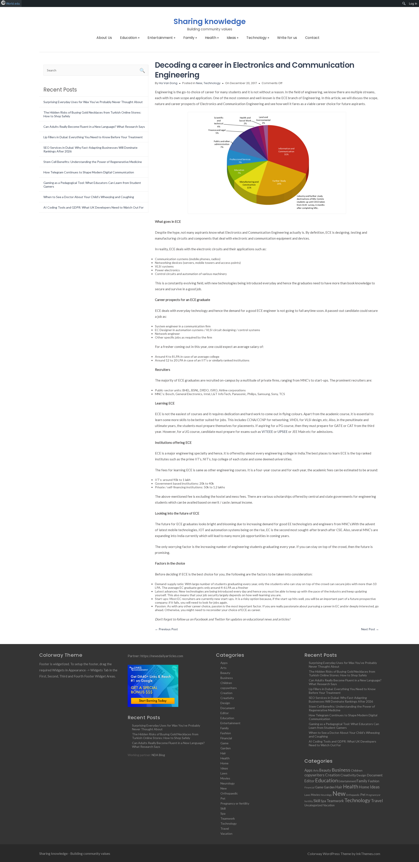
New (199, 83)
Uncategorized (313, 805)
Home (224, 763)
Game (224, 743)
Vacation (226, 833)
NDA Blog (158, 755)
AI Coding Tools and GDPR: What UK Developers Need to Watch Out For (93, 207)
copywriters (228, 688)
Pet (222, 798)
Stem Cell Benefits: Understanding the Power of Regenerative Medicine (92, 162)
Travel (224, 828)
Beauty (225, 673)
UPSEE (283, 432)
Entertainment (161, 37)
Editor (224, 713)
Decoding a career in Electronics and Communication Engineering (254, 70)
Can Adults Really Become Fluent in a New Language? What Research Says (94, 126)
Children (226, 683)
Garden (225, 748)
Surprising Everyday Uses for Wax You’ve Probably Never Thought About (93, 102)
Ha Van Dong (168, 83)
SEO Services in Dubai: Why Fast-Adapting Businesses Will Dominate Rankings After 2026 (341, 699)
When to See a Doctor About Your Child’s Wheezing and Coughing (88, 197)
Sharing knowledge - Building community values (74, 853)
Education (129, 37)
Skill (223, 808)
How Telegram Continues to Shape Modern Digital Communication (88, 172)
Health (212, 37)
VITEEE (267, 432)
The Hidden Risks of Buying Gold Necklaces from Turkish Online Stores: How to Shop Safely (165, 736)
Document (227, 708)
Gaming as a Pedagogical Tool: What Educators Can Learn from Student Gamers (344, 725)
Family (190, 37)
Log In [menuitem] (413, 3)
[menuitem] (404, 3)
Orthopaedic (229, 793)
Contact (312, 37)
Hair (223, 753)
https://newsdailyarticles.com (162, 656)
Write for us (287, 37)
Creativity (227, 698)
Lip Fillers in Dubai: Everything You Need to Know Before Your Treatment (93, 137)
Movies (225, 778)
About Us (104, 37)
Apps (224, 663)
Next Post (370, 629)
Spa (222, 813)
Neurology (227, 783)
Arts (223, 668)
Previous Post (166, 629)
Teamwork (227, 818)
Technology (257, 37)
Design (225, 703)
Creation (226, 693)
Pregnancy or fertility (234, 803)
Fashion (225, 733)
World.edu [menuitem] (13, 3)
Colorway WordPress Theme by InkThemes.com (343, 854)
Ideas (232, 37)
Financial (226, 738)
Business (226, 678)
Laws (223, 773)
